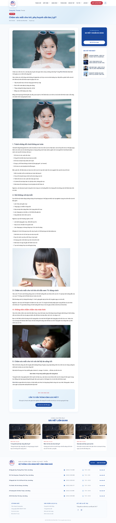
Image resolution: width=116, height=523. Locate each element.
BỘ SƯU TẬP (71, 3)
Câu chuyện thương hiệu (17, 506)
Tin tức (18, 10)
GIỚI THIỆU (45, 3)
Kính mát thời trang (48, 511)
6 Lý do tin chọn (15, 511)
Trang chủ (12, 10)
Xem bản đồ (102, 470)
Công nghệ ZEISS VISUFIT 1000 (18, 508)
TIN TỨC (78, 3)
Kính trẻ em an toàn (48, 513)
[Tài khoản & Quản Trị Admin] (105, 3)
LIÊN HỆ (85, 3)
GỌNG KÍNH (54, 3)
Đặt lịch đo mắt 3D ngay (44, 404)
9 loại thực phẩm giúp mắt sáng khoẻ (47, 373)
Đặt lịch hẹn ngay (94, 42)
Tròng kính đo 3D (48, 508)
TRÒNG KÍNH (63, 3)
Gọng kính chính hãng (49, 506)
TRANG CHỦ (38, 3)
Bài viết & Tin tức (15, 513)
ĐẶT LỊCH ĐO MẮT (96, 3)
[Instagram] (81, 510)
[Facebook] (78, 510)
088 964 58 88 (98, 463)
